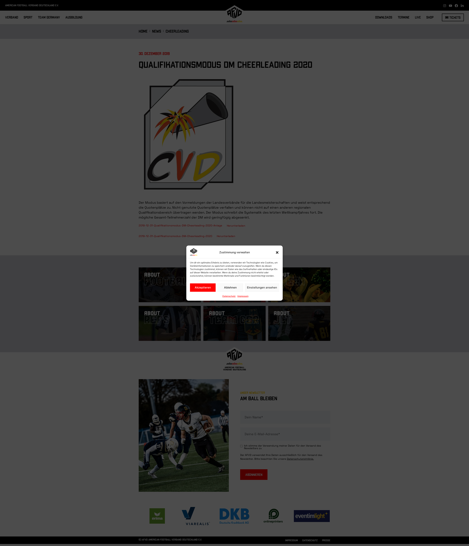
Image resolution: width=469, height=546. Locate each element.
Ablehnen (230, 287)
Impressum (242, 296)
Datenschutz (229, 296)
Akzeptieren (203, 287)
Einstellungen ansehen (262, 287)
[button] (277, 252)
